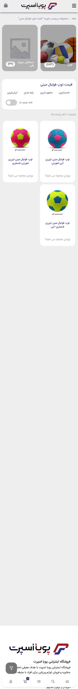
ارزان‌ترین (12, 92)
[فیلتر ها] (11, 668)
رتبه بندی (29, 92)
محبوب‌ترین (46, 92)
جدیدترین (64, 92)
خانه (74, 19)
